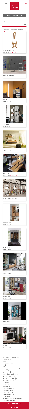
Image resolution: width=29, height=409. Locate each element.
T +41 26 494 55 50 (8, 363)
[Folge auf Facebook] (14, 407)
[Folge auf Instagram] (17, 407)
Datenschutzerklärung (9, 400)
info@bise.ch (6, 365)
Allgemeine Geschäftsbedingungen (12, 398)
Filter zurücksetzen (14, 15)
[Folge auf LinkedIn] (11, 407)
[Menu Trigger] (26, 3)
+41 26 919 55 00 (8, 384)
